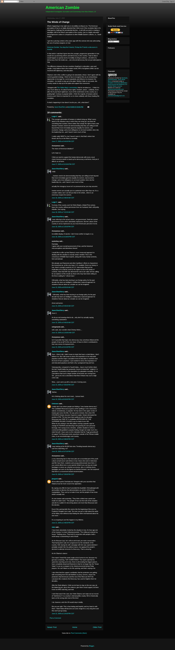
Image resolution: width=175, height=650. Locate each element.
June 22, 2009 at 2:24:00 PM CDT (63, 613)
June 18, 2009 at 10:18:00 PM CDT (63, 237)
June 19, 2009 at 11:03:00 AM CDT (63, 332)
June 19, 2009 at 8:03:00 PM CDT (63, 399)
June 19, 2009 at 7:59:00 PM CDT (63, 385)
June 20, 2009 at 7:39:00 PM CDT (63, 474)
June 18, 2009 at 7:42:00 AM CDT (63, 212)
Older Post (97, 627)
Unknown (55, 403)
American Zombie (62, 7)
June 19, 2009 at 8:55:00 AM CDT (63, 287)
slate (53, 527)
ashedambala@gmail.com (116, 95)
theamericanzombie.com (116, 89)
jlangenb (55, 479)
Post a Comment (55, 618)
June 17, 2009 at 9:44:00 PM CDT (63, 141)
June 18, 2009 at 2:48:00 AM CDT (63, 198)
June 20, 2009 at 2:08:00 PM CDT (63, 439)
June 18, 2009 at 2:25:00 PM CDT (63, 226)
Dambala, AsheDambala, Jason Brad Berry (118, 79)
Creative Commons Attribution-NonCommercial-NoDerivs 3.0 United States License (118, 84)
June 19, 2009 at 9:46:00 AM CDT (63, 322)
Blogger (91, 646)
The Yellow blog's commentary (67, 87)
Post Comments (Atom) (79, 633)
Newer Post (52, 627)
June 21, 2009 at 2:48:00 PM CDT (63, 523)
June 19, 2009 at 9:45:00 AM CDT (63, 306)
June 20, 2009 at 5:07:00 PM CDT (63, 451)
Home (74, 627)
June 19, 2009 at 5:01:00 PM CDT (63, 347)
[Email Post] (88, 107)
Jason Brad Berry (58, 169)
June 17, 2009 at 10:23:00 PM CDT (63, 164)
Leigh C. (55, 116)
